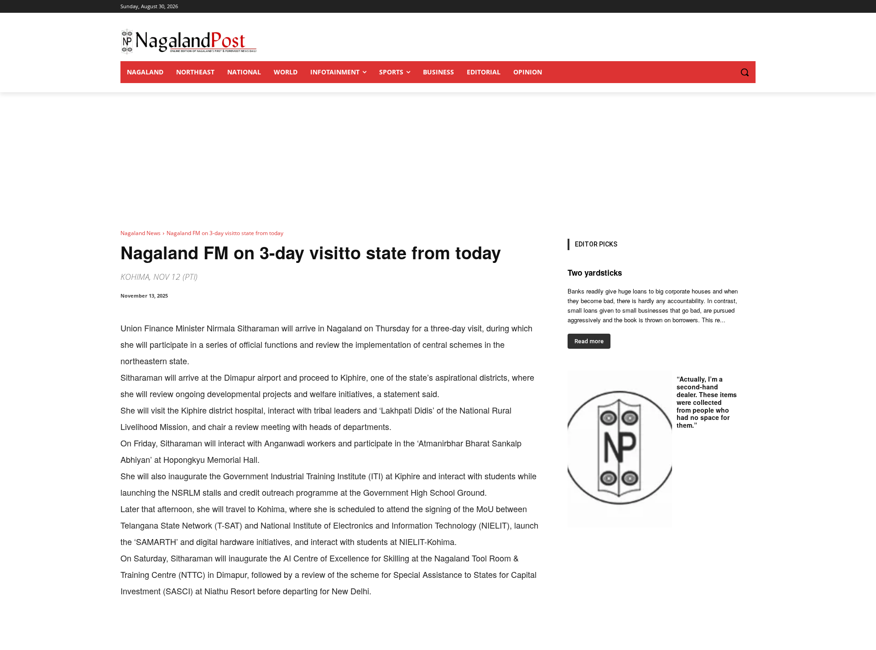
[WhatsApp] (225, 627)
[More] (309, 627)
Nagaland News (140, 233)
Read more (589, 341)
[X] (204, 627)
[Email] (267, 627)
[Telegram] (288, 627)
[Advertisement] (438, 161)
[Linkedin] (246, 627)
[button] (726, 72)
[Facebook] (183, 627)
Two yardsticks (595, 272)
